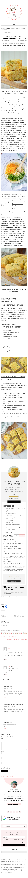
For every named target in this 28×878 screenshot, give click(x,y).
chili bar (13, 225)
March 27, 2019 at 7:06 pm (13, 668)
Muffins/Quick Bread (11, 630)
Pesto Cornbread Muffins (19, 614)
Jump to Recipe (7, 32)
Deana (9, 666)
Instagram (9, 593)
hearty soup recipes (10, 132)
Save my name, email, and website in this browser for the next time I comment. (13, 768)
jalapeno (18, 632)
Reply (5, 659)
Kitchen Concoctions (8, 633)
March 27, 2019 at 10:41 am (14, 649)
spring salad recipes (13, 122)
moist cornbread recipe (13, 227)
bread (6, 630)
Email (2, 756)
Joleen (9, 648)
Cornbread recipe (8, 39)
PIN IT (16, 93)
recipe (13, 633)
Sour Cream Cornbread (8, 223)
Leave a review (14, 581)
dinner (15, 632)
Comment (3, 740)
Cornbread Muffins (20, 385)
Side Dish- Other (17, 630)
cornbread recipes (6, 219)
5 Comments (5, 629)
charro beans (9, 214)
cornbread (12, 632)
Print (14, 502)
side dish (16, 633)
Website (3, 760)
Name (2, 751)
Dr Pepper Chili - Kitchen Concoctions (12, 704)
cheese (9, 632)
